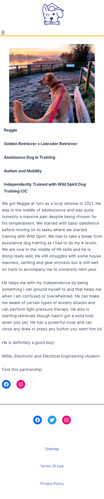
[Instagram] (66, 420)
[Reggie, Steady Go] (6, 384)
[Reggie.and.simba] (20, 384)
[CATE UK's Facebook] (37, 420)
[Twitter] (52, 420)
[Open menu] (3, 32)
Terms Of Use (52, 466)
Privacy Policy (52, 483)
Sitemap (52, 449)
